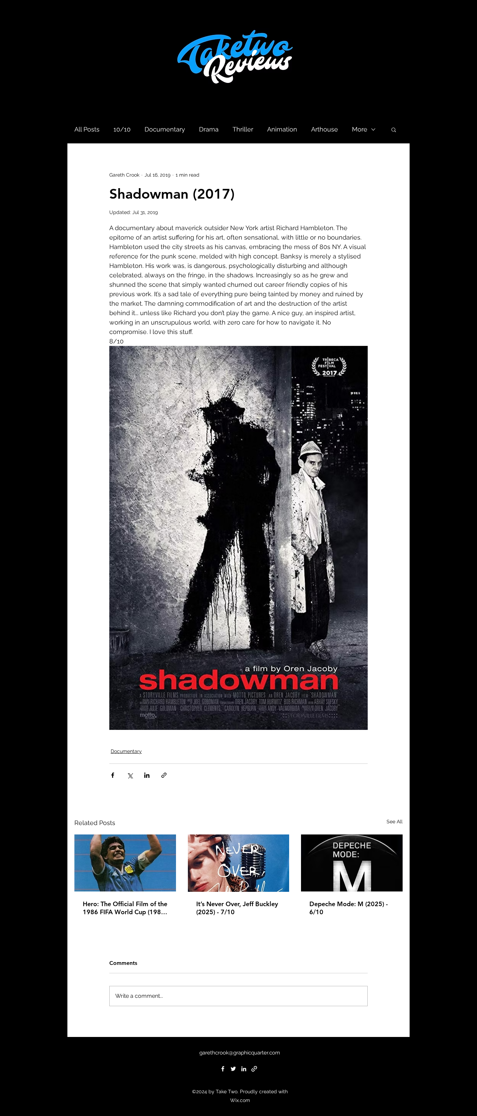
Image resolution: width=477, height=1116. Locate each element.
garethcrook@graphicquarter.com (239, 1053)
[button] (393, 129)
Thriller (243, 129)
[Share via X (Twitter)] (129, 775)
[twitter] (233, 1068)
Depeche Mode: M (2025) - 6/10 (348, 908)
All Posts (87, 129)
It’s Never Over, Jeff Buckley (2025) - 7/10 (237, 908)
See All (395, 821)
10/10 (122, 129)
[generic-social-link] (254, 1068)
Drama (209, 129)
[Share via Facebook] (112, 775)
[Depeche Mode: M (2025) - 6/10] (352, 862)
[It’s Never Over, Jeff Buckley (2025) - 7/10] (238, 863)
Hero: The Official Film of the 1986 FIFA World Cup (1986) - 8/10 (125, 908)
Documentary (165, 129)
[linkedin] (243, 1068)
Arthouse (324, 129)
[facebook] (222, 1068)
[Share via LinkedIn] (147, 775)
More (359, 129)
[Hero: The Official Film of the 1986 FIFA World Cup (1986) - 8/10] (125, 862)
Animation (282, 129)
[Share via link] (164, 775)
